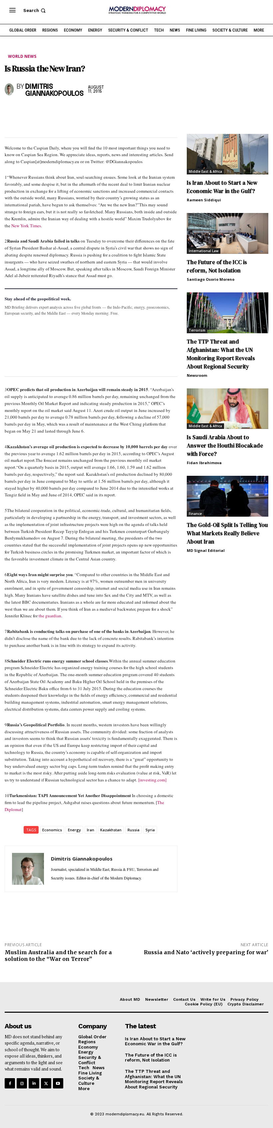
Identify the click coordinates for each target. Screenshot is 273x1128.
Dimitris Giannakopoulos (54, 90)
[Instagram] (22, 1083)
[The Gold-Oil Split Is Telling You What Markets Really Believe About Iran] (227, 496)
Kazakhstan (111, 829)
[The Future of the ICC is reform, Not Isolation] (227, 233)
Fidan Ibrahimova (204, 462)
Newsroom (197, 375)
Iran (90, 829)
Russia (133, 829)
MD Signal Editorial (206, 550)
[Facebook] (11, 111)
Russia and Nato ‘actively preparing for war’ (206, 952)
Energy (74, 829)
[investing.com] (152, 780)
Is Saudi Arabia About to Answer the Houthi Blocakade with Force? (225, 445)
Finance (195, 513)
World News (22, 56)
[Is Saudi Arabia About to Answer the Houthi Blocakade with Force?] (227, 408)
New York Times (26, 226)
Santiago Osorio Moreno (210, 279)
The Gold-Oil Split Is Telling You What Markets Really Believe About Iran (227, 533)
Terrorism (197, 330)
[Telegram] (88, 111)
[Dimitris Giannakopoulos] (9, 89)
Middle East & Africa (205, 171)
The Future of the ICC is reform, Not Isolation (217, 266)
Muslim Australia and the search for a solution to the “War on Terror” (58, 955)
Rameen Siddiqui (204, 199)
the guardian (50, 616)
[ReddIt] (72, 111)
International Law (203, 251)
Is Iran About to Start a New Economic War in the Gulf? (222, 187)
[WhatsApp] (42, 111)
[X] (26, 111)
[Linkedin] (57, 111)
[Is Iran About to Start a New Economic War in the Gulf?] (227, 154)
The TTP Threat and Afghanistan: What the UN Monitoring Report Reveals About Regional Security (221, 354)
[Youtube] (58, 1083)
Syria (150, 829)
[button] (35, 10)
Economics (52, 829)
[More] (104, 111)
